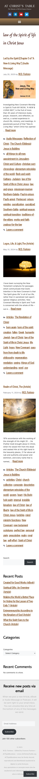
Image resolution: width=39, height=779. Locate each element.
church (26, 479)
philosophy (8, 357)
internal (17, 500)
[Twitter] (26, 14)
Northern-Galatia (11, 194)
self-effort (12, 540)
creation (7, 332)
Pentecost (21, 199)
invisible (26, 500)
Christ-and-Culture (12, 164)
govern (13, 494)
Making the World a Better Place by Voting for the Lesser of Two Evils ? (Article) (18, 601)
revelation (8, 362)
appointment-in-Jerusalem (16, 158)
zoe (26, 367)
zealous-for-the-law (12, 224)
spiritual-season (27, 209)
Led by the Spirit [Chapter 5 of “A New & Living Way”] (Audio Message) (18, 63)
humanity (29, 332)
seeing (17, 362)
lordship (20, 515)
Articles (10, 317)
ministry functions (12, 520)
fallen (14, 332)
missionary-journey (23, 189)
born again (11, 327)
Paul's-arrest (9, 199)
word (20, 367)
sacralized (30, 204)
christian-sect (28, 164)
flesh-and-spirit (23, 174)
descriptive (29, 484)
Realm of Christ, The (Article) (17, 386)
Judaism (16, 179)
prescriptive (14, 535)
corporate (18, 484)
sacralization (18, 204)
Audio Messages (14, 138)
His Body (28, 494)
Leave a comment (14, 229)
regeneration (21, 357)
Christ (18, 479)
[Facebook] (10, 14)
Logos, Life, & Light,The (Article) (18, 243)
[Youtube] (21, 14)
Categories (8, 649)
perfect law (19, 530)
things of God (27, 362)
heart (20, 494)
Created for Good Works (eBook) (18, 582)
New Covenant (23, 347)
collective (7, 484)
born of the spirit (25, 327)
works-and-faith (21, 219)
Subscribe (9, 732)
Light (5, 347)
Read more (10, 130)
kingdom (7, 505)
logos (12, 347)
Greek (21, 332)
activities (10, 479)
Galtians (7, 179)
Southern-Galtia (10, 209)
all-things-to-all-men (16, 153)
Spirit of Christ (25, 540)
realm (24, 535)
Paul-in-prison (27, 194)
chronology (8, 169)
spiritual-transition (12, 214)
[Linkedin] (15, 14)
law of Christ (17, 337)
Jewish (6, 337)
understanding (10, 367)
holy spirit (8, 500)
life (31, 342)
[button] (19, 21)
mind (27, 515)
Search (6, 558)
